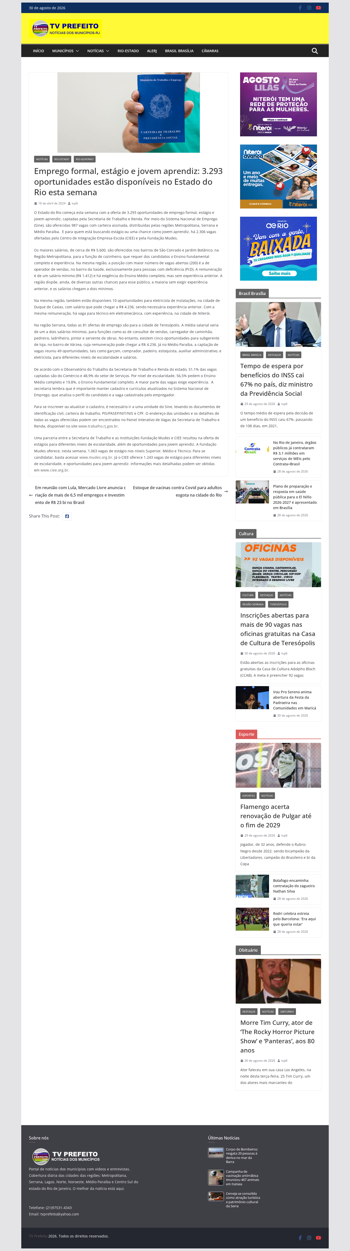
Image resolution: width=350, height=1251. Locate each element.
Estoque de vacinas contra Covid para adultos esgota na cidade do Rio (177, 491)
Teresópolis (278, 604)
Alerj (152, 50)
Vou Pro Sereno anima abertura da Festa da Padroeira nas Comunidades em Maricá (294, 699)
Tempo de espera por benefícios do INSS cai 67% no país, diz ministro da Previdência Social (276, 379)
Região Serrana (252, 604)
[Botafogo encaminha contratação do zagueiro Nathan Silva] (252, 890)
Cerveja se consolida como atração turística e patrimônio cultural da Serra (243, 1199)
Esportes (248, 795)
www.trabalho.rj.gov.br (98, 426)
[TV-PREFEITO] (65, 1150)
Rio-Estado (128, 50)
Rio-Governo (85, 159)
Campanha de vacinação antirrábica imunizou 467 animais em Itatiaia (242, 1177)
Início (38, 50)
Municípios (63, 50)
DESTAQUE (274, 355)
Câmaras (210, 50)
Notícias (95, 50)
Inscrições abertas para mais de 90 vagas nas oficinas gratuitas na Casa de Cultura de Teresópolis (277, 629)
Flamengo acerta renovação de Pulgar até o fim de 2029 (276, 815)
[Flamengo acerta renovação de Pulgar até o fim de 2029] (278, 765)
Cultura (247, 595)
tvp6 (75, 203)
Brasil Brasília (179, 50)
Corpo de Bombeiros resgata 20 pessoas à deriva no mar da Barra (242, 1155)
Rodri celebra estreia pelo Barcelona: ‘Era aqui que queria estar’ (294, 919)
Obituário (287, 1011)
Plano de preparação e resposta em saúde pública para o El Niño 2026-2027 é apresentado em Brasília (295, 497)
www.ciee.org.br (54, 470)
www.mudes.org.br (95, 457)
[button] (76, 50)
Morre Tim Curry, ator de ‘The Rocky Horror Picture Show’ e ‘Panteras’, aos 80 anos (277, 1036)
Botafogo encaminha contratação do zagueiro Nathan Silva (294, 886)
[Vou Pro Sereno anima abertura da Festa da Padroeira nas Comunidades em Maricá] (252, 703)
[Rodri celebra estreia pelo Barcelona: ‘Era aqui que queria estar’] (252, 923)
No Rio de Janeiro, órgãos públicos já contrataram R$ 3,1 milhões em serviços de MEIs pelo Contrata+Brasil (294, 453)
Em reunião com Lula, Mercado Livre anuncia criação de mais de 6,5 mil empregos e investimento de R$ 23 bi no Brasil (80, 495)
